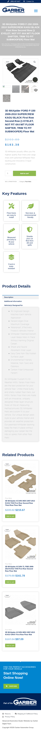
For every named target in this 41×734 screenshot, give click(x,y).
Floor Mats (7, 44)
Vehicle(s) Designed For (13, 305)
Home (3, 44)
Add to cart (24, 173)
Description (8, 297)
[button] (36, 11)
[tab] (20, 297)
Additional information (13, 301)
